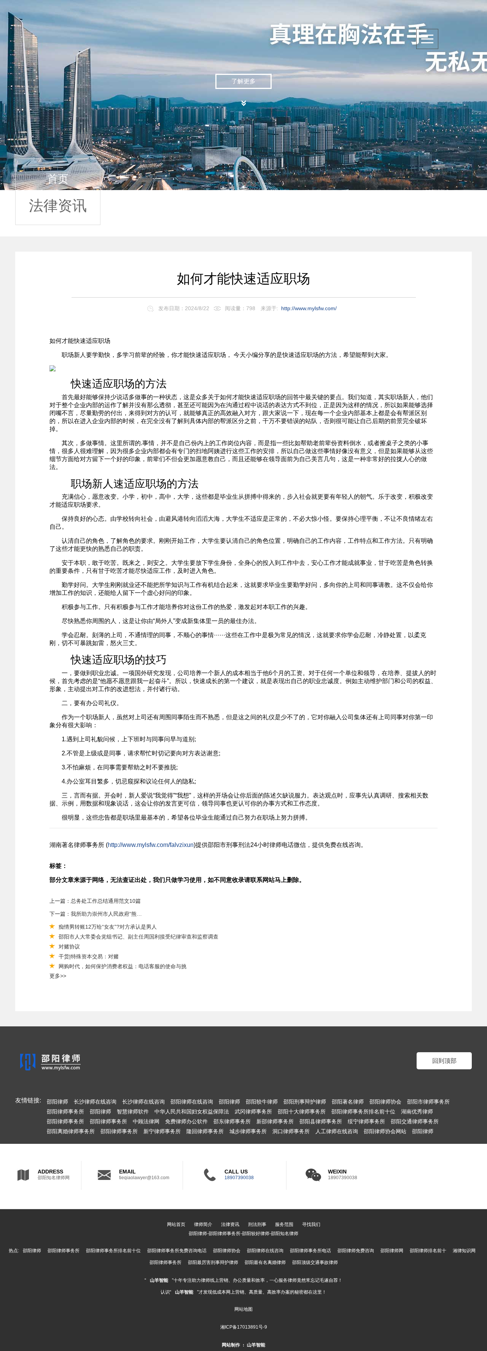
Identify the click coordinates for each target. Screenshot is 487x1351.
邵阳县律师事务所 (320, 1121)
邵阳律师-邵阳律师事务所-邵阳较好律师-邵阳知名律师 (243, 1233)
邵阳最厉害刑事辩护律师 (213, 1262)
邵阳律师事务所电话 (310, 1250)
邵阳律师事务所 (65, 1111)
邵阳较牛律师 (262, 1102)
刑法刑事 (257, 1224)
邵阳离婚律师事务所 (71, 1131)
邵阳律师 (57, 1102)
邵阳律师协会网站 (385, 1131)
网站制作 (231, 1345)
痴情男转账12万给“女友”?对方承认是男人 (108, 927)
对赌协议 (69, 946)
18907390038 (239, 1177)
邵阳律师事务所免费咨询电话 (177, 1250)
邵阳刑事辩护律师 (304, 1102)
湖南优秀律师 (417, 1111)
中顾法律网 (146, 1121)
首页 (57, 179)
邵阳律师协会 (385, 1102)
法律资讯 (418, 122)
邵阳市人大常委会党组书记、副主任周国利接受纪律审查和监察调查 (138, 937)
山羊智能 (159, 1280)
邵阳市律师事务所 (428, 1102)
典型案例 (418, 145)
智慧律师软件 (133, 1111)
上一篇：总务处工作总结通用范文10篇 (95, 901)
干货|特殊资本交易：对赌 (89, 956)
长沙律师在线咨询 (95, 1102)
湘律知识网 (464, 1250)
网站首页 (176, 1224)
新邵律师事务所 (275, 1121)
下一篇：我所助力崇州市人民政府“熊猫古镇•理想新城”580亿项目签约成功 (97, 914)
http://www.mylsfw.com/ (309, 308)
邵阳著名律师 (348, 1102)
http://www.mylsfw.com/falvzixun (151, 845)
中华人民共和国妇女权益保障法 (191, 1111)
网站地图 (243, 1309)
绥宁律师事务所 (366, 1121)
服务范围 (418, 168)
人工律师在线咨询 (336, 1131)
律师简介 (203, 1224)
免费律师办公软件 (186, 1121)
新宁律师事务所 (162, 1131)
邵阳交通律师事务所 (415, 1121)
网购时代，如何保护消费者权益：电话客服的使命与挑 (122, 966)
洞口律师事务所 (291, 1131)
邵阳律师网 (391, 1250)
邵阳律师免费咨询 (355, 1250)
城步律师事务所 (248, 1131)
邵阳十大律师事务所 (302, 1111)
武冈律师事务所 (253, 1111)
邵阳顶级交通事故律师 (315, 1262)
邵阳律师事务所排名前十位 (363, 1111)
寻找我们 (311, 1224)
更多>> (57, 976)
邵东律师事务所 (232, 1121)
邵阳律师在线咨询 (191, 1102)
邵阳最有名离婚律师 (265, 1262)
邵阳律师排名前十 (428, 1250)
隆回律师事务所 (205, 1131)
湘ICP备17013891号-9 (243, 1327)
